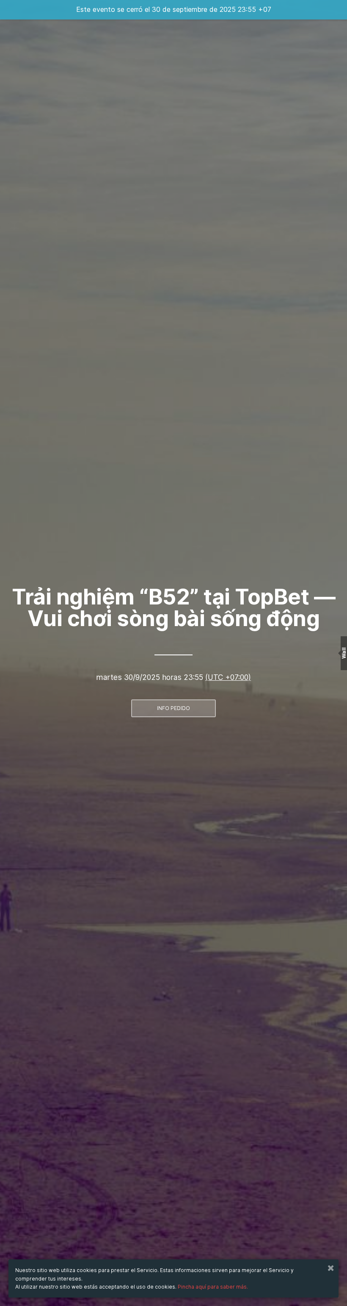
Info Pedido (173, 708)
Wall (344, 653)
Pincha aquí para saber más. (213, 1287)
